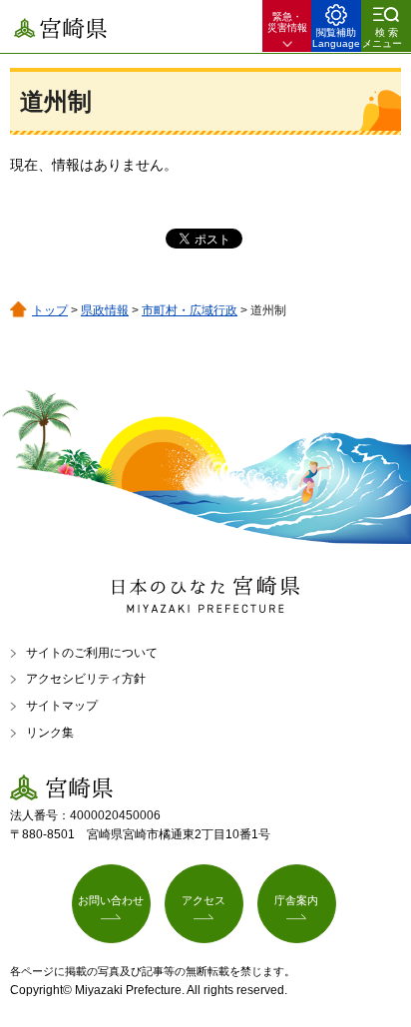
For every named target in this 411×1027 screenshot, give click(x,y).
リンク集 (50, 733)
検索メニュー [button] (382, 38)
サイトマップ (62, 706)
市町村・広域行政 (189, 310)
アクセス (203, 900)
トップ (50, 310)
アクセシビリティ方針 (86, 679)
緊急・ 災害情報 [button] (287, 22)
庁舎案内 (296, 900)
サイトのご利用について (92, 653)
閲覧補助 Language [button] (336, 38)
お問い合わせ (111, 900)
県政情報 (105, 310)
